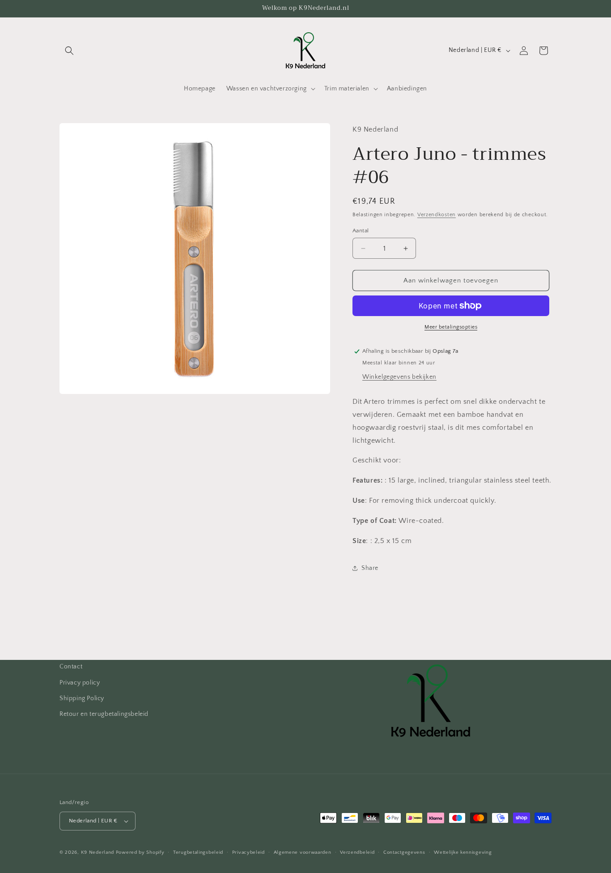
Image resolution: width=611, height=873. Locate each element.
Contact (70, 666)
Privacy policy (79, 682)
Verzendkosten (436, 215)
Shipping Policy (81, 698)
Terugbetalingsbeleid (198, 852)
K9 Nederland (97, 852)
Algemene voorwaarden (302, 852)
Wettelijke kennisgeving (463, 852)
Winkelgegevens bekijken (399, 377)
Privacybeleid (248, 852)
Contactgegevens (404, 852)
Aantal (360, 230)
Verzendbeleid (357, 852)
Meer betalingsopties (450, 327)
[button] (69, 50)
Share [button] (369, 568)
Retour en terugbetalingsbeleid (104, 714)
